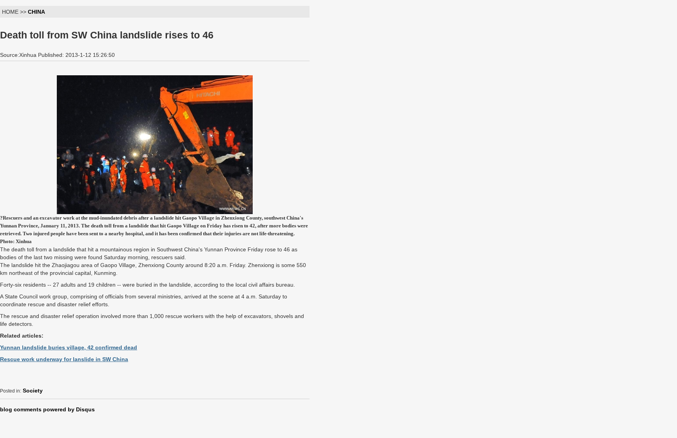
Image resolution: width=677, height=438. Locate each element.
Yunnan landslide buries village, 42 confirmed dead (68, 347)
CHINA (36, 12)
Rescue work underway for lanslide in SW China (64, 359)
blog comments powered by (47, 409)
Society (33, 390)
